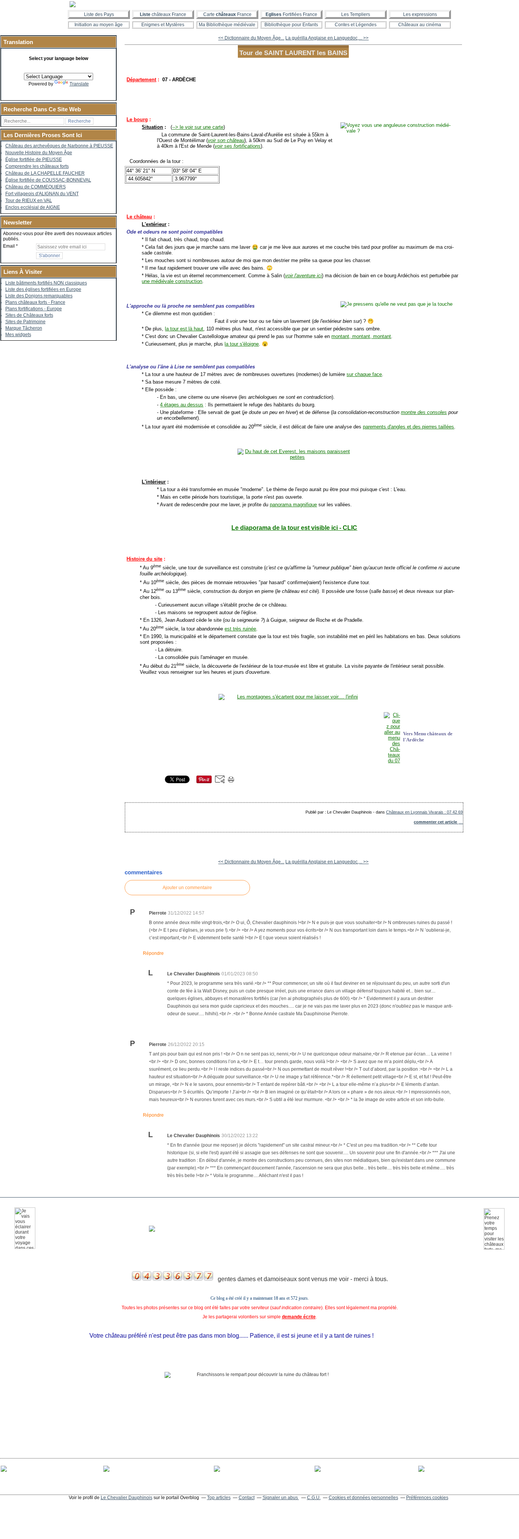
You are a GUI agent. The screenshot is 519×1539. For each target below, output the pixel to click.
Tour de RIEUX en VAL (28, 200)
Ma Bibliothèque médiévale (227, 24)
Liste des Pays (99, 14)
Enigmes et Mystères (162, 24)
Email (9, 246)
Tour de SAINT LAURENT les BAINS (293, 52)
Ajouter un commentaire (187, 887)
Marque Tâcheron (23, 328)
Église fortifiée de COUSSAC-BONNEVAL (48, 180)
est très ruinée (240, 629)
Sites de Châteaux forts (29, 315)
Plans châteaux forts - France (35, 302)
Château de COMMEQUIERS (35, 187)
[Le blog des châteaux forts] (259, 4)
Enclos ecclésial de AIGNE (32, 207)
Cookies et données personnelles (363, 1497)
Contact (247, 1497)
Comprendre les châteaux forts (37, 166)
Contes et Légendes (356, 24)
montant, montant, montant (361, 336)
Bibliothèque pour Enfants (291, 24)
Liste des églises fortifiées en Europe (43, 289)
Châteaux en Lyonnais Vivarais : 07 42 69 (424, 812)
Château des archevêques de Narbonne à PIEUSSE (59, 146)
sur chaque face (364, 374)
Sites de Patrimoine (25, 321)
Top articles (219, 1497)
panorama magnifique (293, 504)
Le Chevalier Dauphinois (126, 1497)
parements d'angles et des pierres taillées (408, 427)
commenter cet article (436, 822)
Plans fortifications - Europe (33, 308)
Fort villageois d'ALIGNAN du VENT (42, 193)
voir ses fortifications (238, 146)
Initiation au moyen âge (98, 24)
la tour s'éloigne (242, 344)
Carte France (227, 14)
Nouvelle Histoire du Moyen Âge (38, 152)
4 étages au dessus (181, 405)
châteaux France (163, 14)
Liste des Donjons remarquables (39, 296)
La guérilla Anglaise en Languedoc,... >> (327, 38)
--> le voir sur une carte (197, 127)
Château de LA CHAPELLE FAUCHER (45, 173)
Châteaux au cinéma (419, 24)
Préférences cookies (427, 1497)
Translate (79, 84)
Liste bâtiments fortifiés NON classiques (46, 283)
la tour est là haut (184, 329)
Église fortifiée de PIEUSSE (33, 159)
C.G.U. (314, 1497)
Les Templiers (355, 14)
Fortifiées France (291, 14)
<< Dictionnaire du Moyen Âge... (251, 38)
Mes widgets (18, 334)
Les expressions (420, 14)
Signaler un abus (281, 1497)
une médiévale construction (172, 281)
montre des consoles (424, 412)
